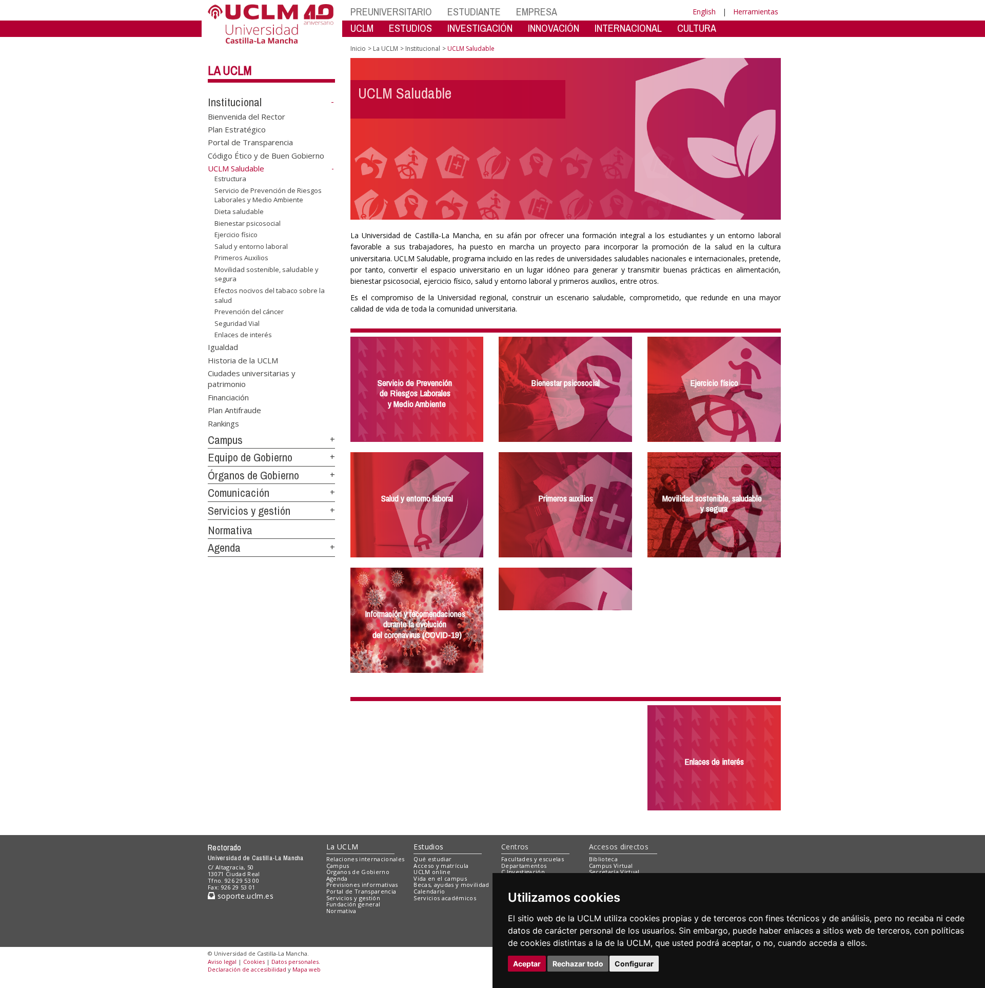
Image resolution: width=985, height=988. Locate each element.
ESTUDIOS (410, 28)
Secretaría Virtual (614, 872)
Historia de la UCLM (243, 360)
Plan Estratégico (237, 129)
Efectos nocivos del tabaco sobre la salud (269, 295)
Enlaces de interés (243, 334)
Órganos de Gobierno (253, 475)
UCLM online (431, 872)
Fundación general (353, 904)
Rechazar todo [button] (578, 963)
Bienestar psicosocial (247, 222)
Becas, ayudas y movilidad (451, 884)
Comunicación (238, 492)
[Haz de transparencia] (699, 861)
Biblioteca (603, 859)
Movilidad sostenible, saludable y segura (266, 274)
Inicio (358, 48)
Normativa (230, 530)
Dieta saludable (239, 211)
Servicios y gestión (249, 510)
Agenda (224, 547)
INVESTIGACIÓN (480, 28)
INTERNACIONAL (628, 28)
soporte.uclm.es (244, 896)
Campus (225, 440)
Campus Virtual (611, 865)
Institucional (235, 102)
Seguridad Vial (237, 323)
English (704, 11)
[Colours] (746, 861)
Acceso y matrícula (440, 865)
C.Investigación (523, 872)
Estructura (230, 178)
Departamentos (523, 865)
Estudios (428, 846)
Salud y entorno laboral (251, 246)
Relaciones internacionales (365, 859)
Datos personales (295, 961)
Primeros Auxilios (241, 257)
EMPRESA (536, 11)
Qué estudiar (432, 859)
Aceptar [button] (527, 963)
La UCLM (230, 70)
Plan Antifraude (234, 410)
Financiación (228, 397)
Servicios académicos (444, 898)
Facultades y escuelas (532, 859)
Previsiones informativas (362, 884)
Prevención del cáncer (249, 311)
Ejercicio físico (236, 234)
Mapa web (306, 969)
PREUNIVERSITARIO (391, 11)
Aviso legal (222, 961)
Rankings (223, 423)
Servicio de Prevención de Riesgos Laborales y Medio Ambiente (268, 195)
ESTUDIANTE (474, 11)
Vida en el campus (440, 878)
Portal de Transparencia (250, 142)
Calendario (429, 891)
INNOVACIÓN (553, 28)
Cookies (254, 961)
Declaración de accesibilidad (247, 969)
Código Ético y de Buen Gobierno (266, 155)
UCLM (361, 28)
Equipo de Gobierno (250, 457)
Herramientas (755, 11)
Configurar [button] (634, 963)
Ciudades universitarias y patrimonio (252, 378)
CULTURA (696, 28)
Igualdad (223, 347)
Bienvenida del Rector (246, 116)
